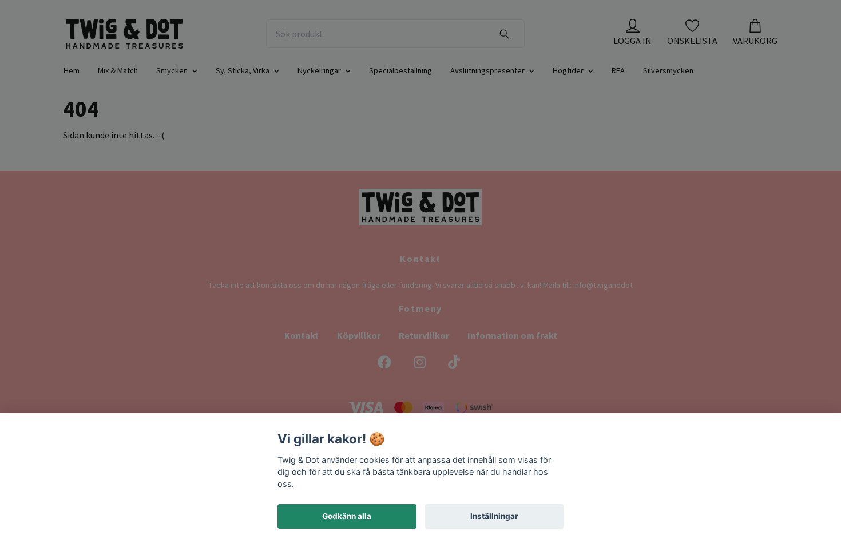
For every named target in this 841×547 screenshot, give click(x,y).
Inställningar (494, 516)
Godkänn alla (346, 516)
